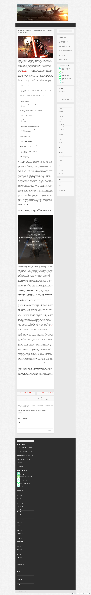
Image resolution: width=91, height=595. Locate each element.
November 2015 (62, 129)
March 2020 (61, 111)
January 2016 (61, 124)
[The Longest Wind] (42, 20)
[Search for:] (65, 30)
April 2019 (60, 113)
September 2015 (62, 134)
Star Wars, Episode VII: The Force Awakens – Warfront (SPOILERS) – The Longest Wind (35, 405)
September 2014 (62, 155)
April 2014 (60, 168)
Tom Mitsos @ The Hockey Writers (65, 99)
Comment (49, 430)
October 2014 (61, 152)
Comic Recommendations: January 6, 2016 (25, 393)
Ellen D (63, 68)
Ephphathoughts (62, 91)
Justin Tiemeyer (29, 33)
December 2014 (62, 150)
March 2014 (61, 170)
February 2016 (61, 121)
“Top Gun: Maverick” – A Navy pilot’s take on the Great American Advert (64, 41)
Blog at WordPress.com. (21, 591)
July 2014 (60, 160)
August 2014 (61, 157)
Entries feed (61, 187)
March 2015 (61, 144)
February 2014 (61, 173)
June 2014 (61, 162)
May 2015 (60, 139)
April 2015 (60, 142)
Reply (20, 412)
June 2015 (61, 137)
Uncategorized (20, 567)
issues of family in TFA (26, 71)
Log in (60, 185)
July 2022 (60, 108)
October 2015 (61, 131)
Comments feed (62, 190)
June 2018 (61, 116)
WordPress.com (62, 193)
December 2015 (62, 126)
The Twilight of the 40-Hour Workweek (47, 393)
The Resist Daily (62, 96)
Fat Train (60, 94)
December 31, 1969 (29, 476)
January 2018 (61, 119)
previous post (22, 173)
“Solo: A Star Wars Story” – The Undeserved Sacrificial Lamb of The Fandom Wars (65, 54)
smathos (63, 74)
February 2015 (61, 147)
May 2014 (60, 165)
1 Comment (51, 33)
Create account (62, 182)
